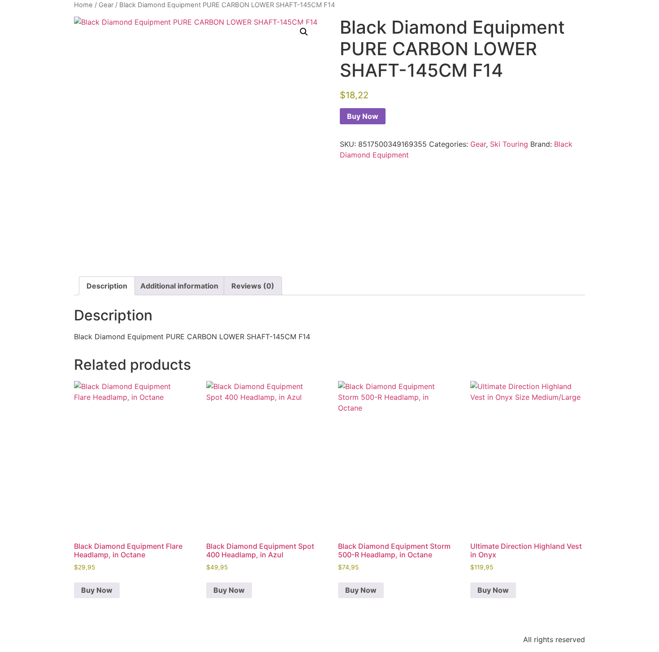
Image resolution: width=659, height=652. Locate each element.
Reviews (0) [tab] (252, 285)
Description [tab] (107, 285)
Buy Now (362, 116)
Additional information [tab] (179, 285)
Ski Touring (509, 144)
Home (83, 5)
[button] (304, 32)
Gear (106, 5)
